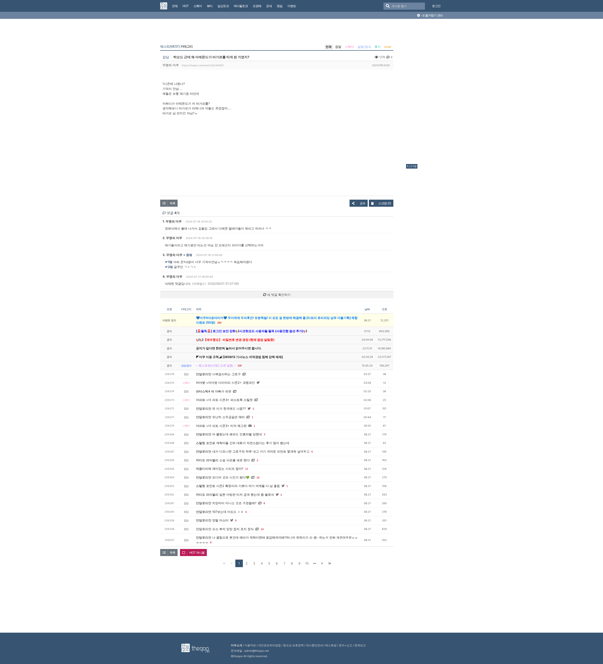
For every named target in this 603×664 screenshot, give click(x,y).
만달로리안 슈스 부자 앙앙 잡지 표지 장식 (225, 529)
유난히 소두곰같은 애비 (228, 417)
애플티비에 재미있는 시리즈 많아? (219, 468)
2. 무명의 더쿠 (172, 238)
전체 (329, 47)
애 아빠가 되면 (221, 391)
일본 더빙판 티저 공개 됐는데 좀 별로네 (246, 494)
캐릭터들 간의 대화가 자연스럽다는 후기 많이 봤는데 (252, 443)
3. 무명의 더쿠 (172, 255)
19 (258, 477)
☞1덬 (168, 262)
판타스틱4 (203, 391)
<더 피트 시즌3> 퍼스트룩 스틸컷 (229, 400)
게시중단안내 (314, 645)
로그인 (436, 6)
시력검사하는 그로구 (226, 374)
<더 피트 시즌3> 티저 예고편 (226, 426)
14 (262, 529)
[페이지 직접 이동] (314, 563)
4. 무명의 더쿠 (172, 276)
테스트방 (331, 645)
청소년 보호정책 (293, 645)
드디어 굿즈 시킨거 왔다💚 (230, 477)
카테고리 (176, 46)
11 (246, 468)
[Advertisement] (425, 92)
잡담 (338, 47)
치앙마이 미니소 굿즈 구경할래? (234, 503)
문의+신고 (345, 645)
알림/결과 (364, 47)
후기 (378, 47)
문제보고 (360, 645)
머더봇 (200, 382)
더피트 (200, 400)
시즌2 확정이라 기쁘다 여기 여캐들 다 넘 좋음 (248, 486)
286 (219, 322)
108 (239, 365)
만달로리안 (203, 374)
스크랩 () (384, 203)
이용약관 (250, 645)
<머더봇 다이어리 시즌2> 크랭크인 (230, 382)
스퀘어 (349, 47)
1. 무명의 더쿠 (172, 221)
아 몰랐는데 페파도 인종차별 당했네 (237, 434)
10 (307, 563)
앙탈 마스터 (220, 520)
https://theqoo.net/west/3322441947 (203, 65)
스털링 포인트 (205, 443)
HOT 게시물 (196, 552)
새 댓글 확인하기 (278, 295)
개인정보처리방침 (269, 645)
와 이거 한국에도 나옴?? (229, 408)
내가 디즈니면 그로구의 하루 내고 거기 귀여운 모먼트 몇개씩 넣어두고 (261, 451)
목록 (172, 203)
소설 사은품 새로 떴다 (234, 460)
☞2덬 (169, 267)
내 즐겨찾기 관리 (432, 15)
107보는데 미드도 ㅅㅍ (228, 512)
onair (387, 47)
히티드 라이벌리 (207, 460)
